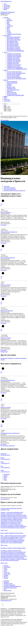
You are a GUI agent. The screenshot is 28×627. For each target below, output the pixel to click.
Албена (9, 19)
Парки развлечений (12, 82)
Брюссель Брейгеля (6, 212)
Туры (5, 4)
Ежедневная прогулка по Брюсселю (10, 433)
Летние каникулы (11, 92)
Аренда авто (7, 6)
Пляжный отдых (11, 88)
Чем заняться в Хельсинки (14, 49)
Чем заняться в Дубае (12, 42)
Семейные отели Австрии (14, 53)
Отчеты (6, 578)
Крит (8, 28)
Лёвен (5, 479)
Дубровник (10, 25)
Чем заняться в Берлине (13, 38)
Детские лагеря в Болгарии (14, 71)
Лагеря (5, 70)
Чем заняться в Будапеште (14, 39)
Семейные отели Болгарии (14, 55)
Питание (9, 85)
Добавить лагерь (8, 583)
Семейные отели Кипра (13, 62)
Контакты (6, 8)
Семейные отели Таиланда (14, 64)
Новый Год (10, 91)
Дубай (8, 24)
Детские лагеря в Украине (14, 74)
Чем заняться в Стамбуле (13, 48)
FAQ (5, 589)
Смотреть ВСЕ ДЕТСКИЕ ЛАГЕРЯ (16, 78)
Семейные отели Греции (13, 57)
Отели (5, 52)
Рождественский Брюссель (8, 257)
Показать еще (4, 351)
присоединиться (5, 499)
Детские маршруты (12, 81)
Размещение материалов (10, 587)
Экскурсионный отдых (13, 89)
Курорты (6, 17)
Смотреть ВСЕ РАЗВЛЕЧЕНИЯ (15, 50)
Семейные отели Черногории (14, 67)
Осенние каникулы (12, 94)
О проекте (6, 580)
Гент (5, 478)
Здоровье (9, 84)
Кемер (8, 27)
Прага (8, 30)
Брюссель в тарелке (6, 337)
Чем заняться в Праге (12, 45)
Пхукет (9, 31)
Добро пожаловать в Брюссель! (9, 232)
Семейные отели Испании (14, 60)
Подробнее (6, 120)
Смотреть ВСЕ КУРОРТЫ (14, 34)
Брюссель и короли (6, 284)
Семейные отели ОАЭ (13, 63)
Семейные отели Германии (14, 56)
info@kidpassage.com (6, 1)
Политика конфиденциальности (12, 586)
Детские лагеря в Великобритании (16, 73)
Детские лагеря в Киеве (13, 76)
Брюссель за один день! (7, 310)
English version (7, 590)
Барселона (9, 20)
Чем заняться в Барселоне (13, 37)
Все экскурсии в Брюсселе (8, 445)
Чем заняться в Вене (12, 41)
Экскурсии (7, 5)
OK (1, 120)
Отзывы (6, 575)
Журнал (6, 80)
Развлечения (7, 35)
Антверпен (7, 474)
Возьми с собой (11, 87)
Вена (8, 23)
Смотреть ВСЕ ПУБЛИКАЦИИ (15, 95)
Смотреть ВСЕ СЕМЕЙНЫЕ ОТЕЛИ (17, 69)
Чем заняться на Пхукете (13, 46)
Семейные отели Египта (13, 59)
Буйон (5, 477)
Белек (8, 21)
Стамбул (9, 32)
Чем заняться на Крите (13, 44)
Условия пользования (9, 585)
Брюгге (6, 475)
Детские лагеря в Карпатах (14, 77)
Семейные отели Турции (13, 66)
